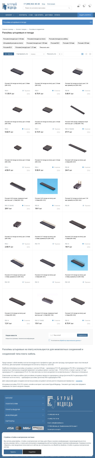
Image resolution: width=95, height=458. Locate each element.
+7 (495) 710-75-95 (53, 419)
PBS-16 (67, 244)
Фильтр (10, 54)
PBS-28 (67, 167)
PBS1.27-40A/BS (69, 129)
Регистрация (51, 4)
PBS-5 (36, 129)
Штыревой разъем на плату (13, 43)
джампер (79, 381)
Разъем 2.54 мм (68, 43)
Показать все (44, 47)
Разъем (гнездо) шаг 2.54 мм (13, 39)
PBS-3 (36, 167)
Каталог (9, 15)
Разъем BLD (55, 43)
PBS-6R (67, 91)
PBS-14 (7, 320)
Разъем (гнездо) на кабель (58, 39)
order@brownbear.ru (57, 423)
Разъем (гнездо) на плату (36, 39)
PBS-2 (6, 244)
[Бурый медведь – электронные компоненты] (9, 6)
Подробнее (32, 452)
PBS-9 (6, 91)
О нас (31, 15)
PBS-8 (36, 91)
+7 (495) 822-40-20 (32, 4)
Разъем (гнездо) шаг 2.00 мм (37, 43)
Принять (13, 452)
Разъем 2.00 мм (83, 43)
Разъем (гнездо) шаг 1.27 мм (25, 47)
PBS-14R (67, 282)
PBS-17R (37, 244)
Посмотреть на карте (54, 429)
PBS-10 (67, 320)
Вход (43, 4)
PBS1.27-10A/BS (39, 320)
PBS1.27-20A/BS (9, 205)
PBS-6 (6, 129)
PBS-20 (37, 205)
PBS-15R (7, 282)
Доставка (49, 15)
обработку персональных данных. (70, 340)
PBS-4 (6, 167)
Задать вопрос (85, 15)
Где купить (39, 15)
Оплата (57, 15)
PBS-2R (67, 205)
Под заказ (27, 91)
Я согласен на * (66, 340)
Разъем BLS (7, 47)
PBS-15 (37, 282)
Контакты (23, 15)
